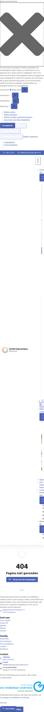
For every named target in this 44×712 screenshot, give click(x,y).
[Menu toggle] (38, 161)
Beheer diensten (10, 115)
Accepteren (7, 125)
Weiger (21, 125)
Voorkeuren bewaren (11, 136)
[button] (22, 34)
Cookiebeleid (9, 142)
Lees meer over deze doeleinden (17, 120)
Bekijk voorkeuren (10, 131)
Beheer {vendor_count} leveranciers (18, 117)
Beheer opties (9, 112)
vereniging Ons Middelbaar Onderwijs (14, 697)
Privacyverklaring (10, 145)
